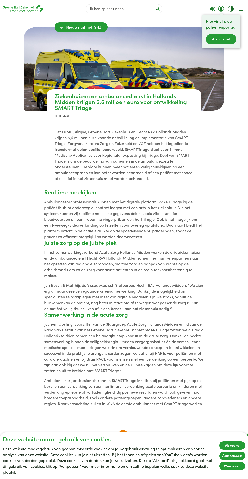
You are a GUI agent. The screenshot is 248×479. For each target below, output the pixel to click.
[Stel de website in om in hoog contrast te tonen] (231, 9)
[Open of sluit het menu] (241, 8)
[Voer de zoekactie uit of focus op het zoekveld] (157, 8)
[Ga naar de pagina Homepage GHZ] (23, 9)
